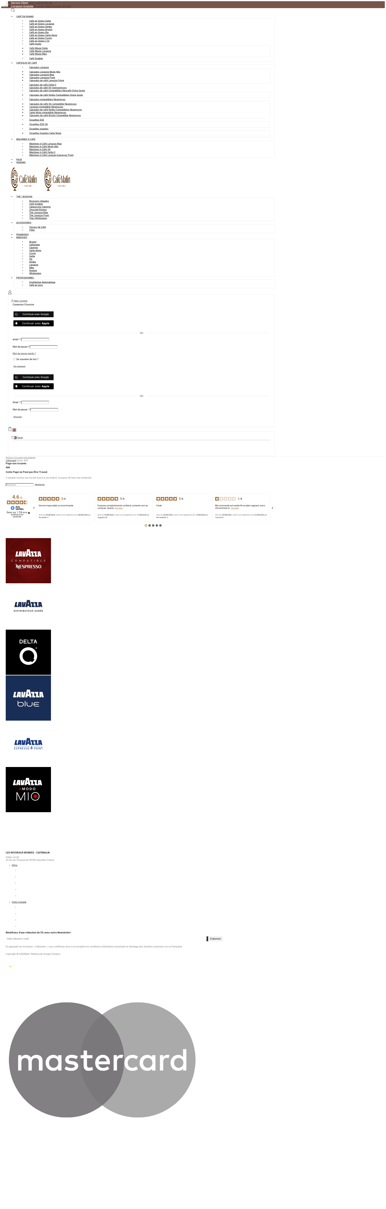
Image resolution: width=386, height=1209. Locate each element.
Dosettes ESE (36, 119)
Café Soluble (36, 58)
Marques (21, 237)
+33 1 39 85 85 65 (40, 3)
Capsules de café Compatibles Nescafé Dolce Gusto (57, 90)
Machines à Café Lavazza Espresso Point (51, 155)
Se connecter (19, 367)
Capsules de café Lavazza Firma (46, 80)
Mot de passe (21, 346)
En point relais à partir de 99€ (52, 6)
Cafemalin (11, 460)
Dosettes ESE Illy (38, 124)
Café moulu (35, 43)
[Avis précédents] (34, 508)
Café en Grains (25, 16)
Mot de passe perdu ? (24, 353)
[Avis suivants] (272, 508)
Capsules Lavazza (39, 67)
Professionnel (25, 278)
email (17, 339)
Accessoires (23, 223)
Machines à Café (25, 139)
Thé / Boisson (24, 196)
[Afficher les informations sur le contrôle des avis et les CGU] (29, 513)
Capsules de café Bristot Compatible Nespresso (55, 115)
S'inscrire (18, 417)
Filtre (32, 230)
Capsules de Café (26, 63)
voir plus (119, 508)
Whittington (35, 273)
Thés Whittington (38, 218)
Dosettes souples (38, 128)
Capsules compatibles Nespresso (47, 99)
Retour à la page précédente (20, 457)
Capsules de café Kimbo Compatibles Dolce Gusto (56, 95)
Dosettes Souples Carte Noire (45, 133)
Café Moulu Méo (38, 54)
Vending (21, 162)
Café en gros (36, 285)
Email (17, 402)
